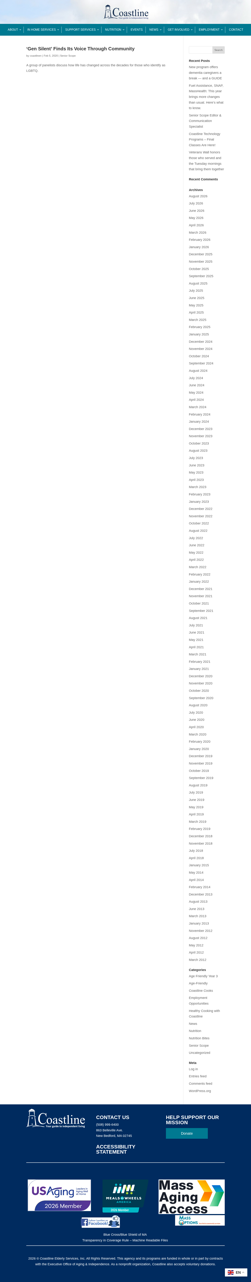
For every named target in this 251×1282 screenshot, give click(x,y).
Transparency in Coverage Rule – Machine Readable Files (125, 1240)
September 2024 (201, 363)
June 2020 (196, 720)
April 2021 (196, 647)
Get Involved (178, 29)
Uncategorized (199, 1053)
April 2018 (196, 858)
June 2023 (196, 465)
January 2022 (199, 581)
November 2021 (200, 596)
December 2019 (200, 756)
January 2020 (199, 749)
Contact (236, 29)
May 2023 (196, 472)
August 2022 (198, 531)
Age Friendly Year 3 (203, 976)
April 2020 (196, 727)
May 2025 (196, 305)
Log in (193, 1069)
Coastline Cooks (201, 990)
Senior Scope (68, 55)
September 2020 (201, 698)
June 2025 (196, 298)
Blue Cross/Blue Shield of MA (125, 1234)
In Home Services (41, 29)
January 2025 (199, 334)
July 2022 (196, 538)
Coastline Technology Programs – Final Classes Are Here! (204, 139)
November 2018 (200, 843)
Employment (209, 29)
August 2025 (198, 283)
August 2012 (198, 938)
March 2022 (197, 567)
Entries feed (198, 1076)
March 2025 (197, 320)
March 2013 (197, 916)
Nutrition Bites (199, 1038)
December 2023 (200, 429)
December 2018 (200, 836)
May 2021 (196, 640)
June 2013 (196, 909)
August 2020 (198, 705)
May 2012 (196, 945)
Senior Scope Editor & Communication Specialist (205, 121)
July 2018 (196, 851)
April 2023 (196, 480)
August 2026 (198, 196)
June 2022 (196, 545)
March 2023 (197, 487)
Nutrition (113, 29)
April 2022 (196, 560)
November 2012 (200, 931)
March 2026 (197, 232)
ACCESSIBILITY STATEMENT (115, 1149)
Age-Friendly (198, 983)
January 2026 (199, 247)
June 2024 (196, 385)
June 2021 (196, 632)
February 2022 (199, 574)
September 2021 (201, 611)
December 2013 (200, 894)
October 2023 (199, 443)
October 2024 (199, 356)
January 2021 (199, 669)
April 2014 (196, 880)
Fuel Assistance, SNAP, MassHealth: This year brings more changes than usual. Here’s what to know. (206, 97)
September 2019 (201, 778)
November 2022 (200, 516)
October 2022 (199, 523)
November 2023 (200, 436)
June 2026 (196, 211)
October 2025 (199, 269)
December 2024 (200, 342)
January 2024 (199, 421)
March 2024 (197, 407)
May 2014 (196, 872)
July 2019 (196, 792)
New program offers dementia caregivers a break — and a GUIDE (205, 72)
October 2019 (199, 771)
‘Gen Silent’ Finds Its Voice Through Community (80, 48)
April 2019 (196, 814)
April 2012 (196, 952)
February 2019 (199, 829)
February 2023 (199, 494)
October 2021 (199, 603)
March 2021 (197, 654)
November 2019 (200, 763)
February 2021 (199, 662)
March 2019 (197, 821)
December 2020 (200, 676)
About (13, 29)
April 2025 (196, 312)
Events (137, 29)
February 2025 (199, 327)
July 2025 (196, 290)
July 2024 (196, 378)
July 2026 (196, 203)
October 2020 (199, 691)
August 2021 (198, 618)
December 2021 (200, 589)
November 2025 (200, 261)
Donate (187, 1133)
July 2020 (196, 712)
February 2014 (199, 887)
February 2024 (199, 414)
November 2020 (200, 683)
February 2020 (199, 741)
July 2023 (196, 458)
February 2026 (199, 240)
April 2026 (196, 225)
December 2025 (200, 254)
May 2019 (196, 807)
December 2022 (200, 509)
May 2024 (196, 392)
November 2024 (200, 349)
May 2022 (196, 552)
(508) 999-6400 (107, 1124)
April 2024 (196, 400)
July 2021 (196, 625)
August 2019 (198, 785)
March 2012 (197, 960)
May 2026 (196, 218)
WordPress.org (200, 1091)
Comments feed (200, 1083)
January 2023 (199, 502)
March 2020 (197, 734)
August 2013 (198, 901)
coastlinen (36, 55)
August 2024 (198, 371)
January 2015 (199, 865)
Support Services (80, 29)
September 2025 (201, 276)
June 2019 (196, 800)
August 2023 (198, 450)
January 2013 (199, 923)
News (153, 29)
